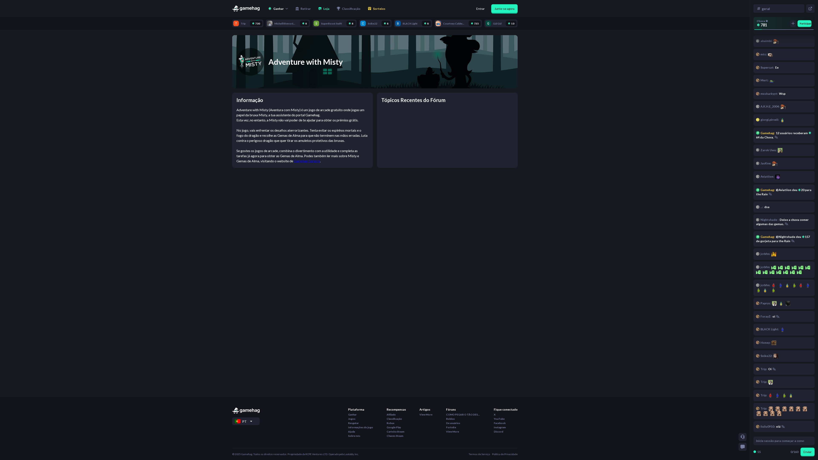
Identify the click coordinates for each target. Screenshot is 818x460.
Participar (805, 23)
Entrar (480, 8)
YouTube (499, 418)
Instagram (500, 427)
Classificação (394, 418)
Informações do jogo (360, 427)
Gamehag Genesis (307, 161)
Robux (390, 423)
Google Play (394, 427)
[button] (278, 8)
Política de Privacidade (505, 454)
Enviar (808, 452)
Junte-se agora (504, 8)
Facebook (500, 423)
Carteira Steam (395, 431)
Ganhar (352, 414)
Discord (498, 431)
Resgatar (353, 423)
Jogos (351, 418)
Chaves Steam (395, 435)
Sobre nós (354, 435)
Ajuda (351, 431)
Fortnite (451, 427)
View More (425, 414)
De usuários (453, 423)
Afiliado (391, 414)
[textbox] (780, 441)
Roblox (450, 418)
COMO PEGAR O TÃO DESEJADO (463, 414)
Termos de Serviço (479, 454)
